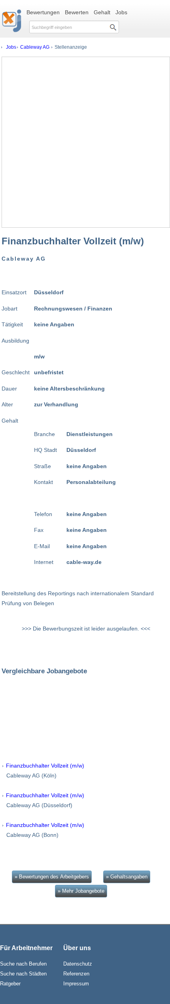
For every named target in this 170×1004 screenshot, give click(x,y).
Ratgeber (10, 984)
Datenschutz (77, 964)
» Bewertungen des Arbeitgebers (52, 877)
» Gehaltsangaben (126, 877)
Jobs (121, 12)
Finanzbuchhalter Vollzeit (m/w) (45, 765)
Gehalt (102, 12)
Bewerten (77, 12)
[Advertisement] (85, 142)
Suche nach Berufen (23, 964)
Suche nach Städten (23, 974)
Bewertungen (43, 12)
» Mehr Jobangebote (81, 891)
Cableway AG (34, 47)
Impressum (76, 984)
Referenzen (76, 974)
